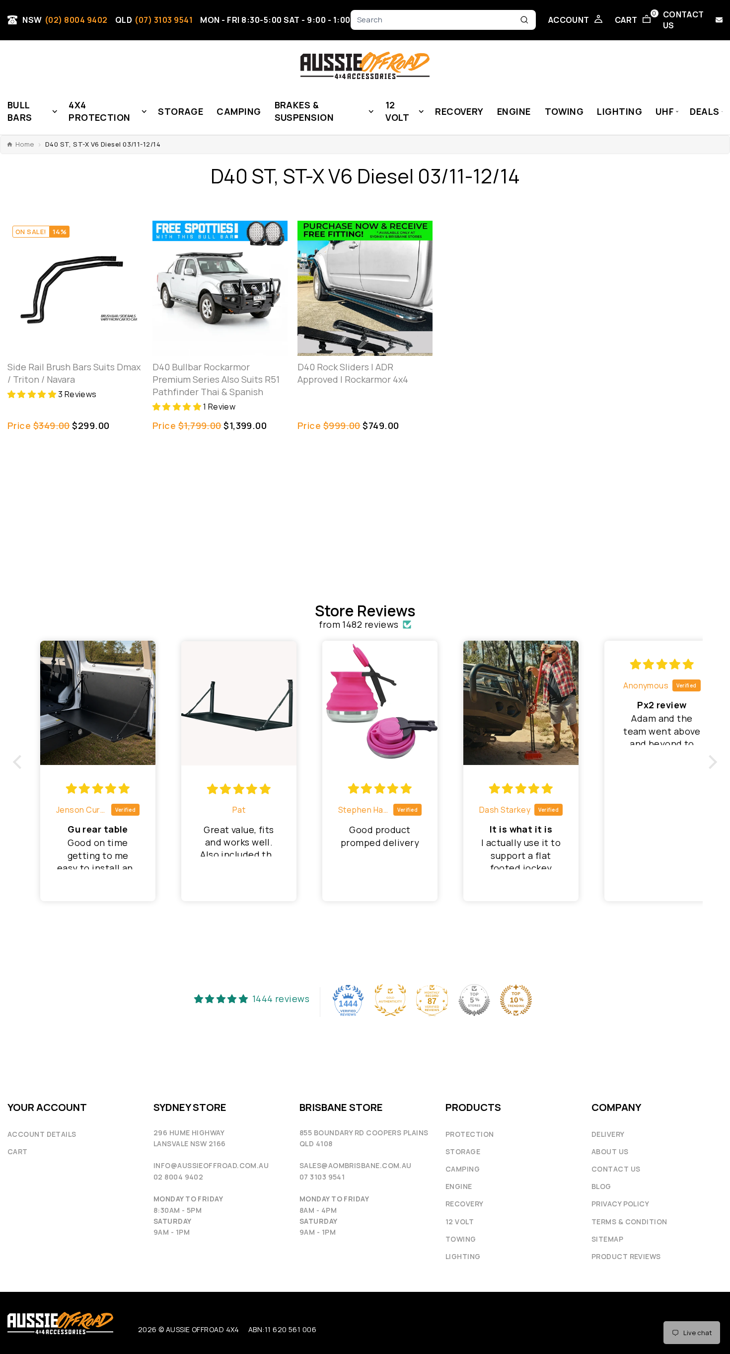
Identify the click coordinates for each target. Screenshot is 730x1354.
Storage (462, 1151)
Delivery (608, 1134)
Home (24, 144)
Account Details (41, 1134)
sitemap (607, 1239)
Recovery (464, 1203)
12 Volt (459, 1221)
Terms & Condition (629, 1221)
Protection (469, 1134)
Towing (460, 1239)
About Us (610, 1151)
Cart (17, 1151)
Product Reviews (626, 1256)
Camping (462, 1169)
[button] (32, 394)
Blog (601, 1186)
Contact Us (616, 1169)
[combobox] (436, 20)
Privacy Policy (620, 1203)
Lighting (463, 1256)
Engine (458, 1186)
